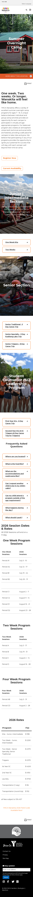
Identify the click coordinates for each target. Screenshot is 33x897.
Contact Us (6, 851)
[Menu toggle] (30, 10)
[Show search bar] (26, 10)
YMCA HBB (4, 1)
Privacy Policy (6, 874)
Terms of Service (16, 874)
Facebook (9, 881)
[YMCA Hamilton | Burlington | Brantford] (7, 10)
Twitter (13, 881)
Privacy (5, 855)
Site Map (6, 858)
